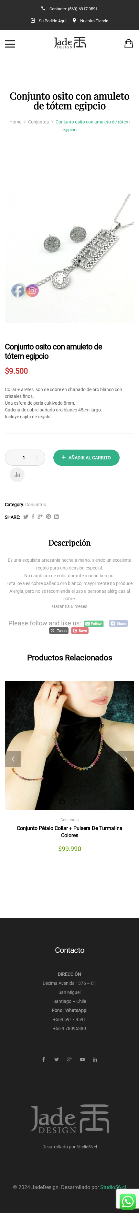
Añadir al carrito (90, 457)
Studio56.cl (87, 1146)
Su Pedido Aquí (52, 20)
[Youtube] (83, 1060)
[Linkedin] (95, 1060)
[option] (69, 258)
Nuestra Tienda (94, 20)
